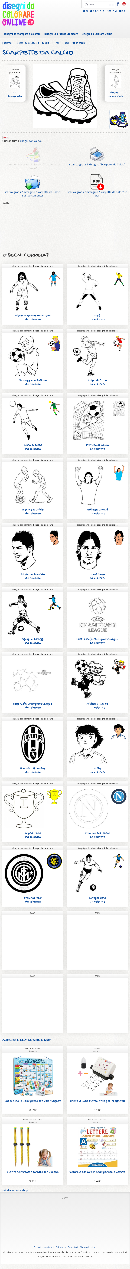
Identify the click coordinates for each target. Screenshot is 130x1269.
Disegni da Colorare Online (97, 34)
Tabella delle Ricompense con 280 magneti (33, 1101)
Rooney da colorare (115, 94)
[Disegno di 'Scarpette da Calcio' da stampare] (97, 154)
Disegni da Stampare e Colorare (22, 34)
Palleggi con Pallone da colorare (33, 382)
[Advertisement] (65, 229)
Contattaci (73, 1247)
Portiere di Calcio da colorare (97, 447)
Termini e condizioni (44, 1247)
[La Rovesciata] (15, 81)
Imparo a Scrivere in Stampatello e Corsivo (97, 1172)
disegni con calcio (30, 141)
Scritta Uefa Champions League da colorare (97, 641)
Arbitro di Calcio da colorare (97, 706)
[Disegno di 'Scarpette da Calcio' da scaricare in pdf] (97, 182)
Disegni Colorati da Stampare (61, 34)
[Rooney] (115, 81)
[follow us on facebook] (118, 4)
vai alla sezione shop (15, 1190)
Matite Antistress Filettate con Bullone (32, 1172)
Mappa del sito (87, 1247)
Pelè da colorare (97, 317)
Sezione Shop (116, 11)
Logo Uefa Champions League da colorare (32, 706)
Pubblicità (61, 1247)
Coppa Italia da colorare (33, 835)
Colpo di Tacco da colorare (97, 382)
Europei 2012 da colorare (97, 900)
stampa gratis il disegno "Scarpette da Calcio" (97, 164)
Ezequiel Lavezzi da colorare (32, 641)
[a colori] (119, 119)
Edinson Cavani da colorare (97, 512)
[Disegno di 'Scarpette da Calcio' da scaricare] (33, 182)
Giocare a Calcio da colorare (33, 512)
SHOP (47, 1040)
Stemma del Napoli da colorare (97, 835)
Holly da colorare (97, 770)
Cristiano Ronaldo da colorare (33, 576)
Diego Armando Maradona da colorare (33, 317)
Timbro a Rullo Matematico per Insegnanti (97, 1101)
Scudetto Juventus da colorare (32, 770)
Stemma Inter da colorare (33, 900)
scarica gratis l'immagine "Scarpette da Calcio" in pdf (97, 193)
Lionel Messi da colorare (97, 576)
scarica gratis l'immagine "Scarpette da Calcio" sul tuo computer (32, 193)
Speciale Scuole (93, 11)
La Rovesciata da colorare (15, 96)
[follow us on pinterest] (124, 4)
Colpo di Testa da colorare (32, 447)
